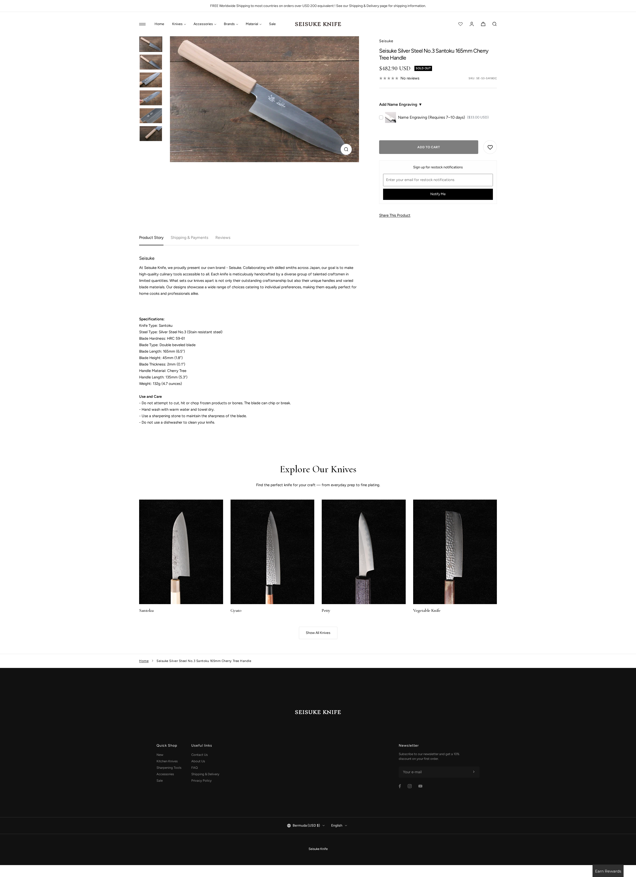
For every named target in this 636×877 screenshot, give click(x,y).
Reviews (222, 237)
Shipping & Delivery (205, 774)
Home (159, 24)
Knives (177, 24)
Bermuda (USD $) (306, 825)
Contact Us (199, 755)
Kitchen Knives (167, 761)
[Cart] (483, 24)
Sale (272, 24)
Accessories (203, 24)
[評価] (460, 24)
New (160, 755)
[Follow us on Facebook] (399, 786)
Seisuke (386, 41)
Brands (229, 24)
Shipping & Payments (189, 237)
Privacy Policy (201, 780)
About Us (198, 761)
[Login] (472, 24)
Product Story (151, 237)
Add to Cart (428, 147)
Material (252, 24)
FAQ (194, 767)
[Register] (474, 772)
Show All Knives (318, 633)
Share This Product (394, 215)
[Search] (494, 24)
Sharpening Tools (169, 767)
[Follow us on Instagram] (409, 786)
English (336, 825)
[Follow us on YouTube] (420, 786)
